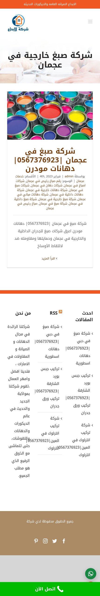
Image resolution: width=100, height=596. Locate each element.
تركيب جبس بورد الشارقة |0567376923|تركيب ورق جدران (49, 387)
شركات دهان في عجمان (46, 185)
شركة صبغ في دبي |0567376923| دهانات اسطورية (49, 341)
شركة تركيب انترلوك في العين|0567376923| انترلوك (49, 433)
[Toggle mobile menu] (90, 21)
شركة (30, 521)
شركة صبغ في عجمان (53, 203)
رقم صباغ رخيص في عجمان (43, 181)
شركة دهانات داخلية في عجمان (50, 192)
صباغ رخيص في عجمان (35, 206)
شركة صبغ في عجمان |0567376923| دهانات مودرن (50, 115)
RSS (53, 313)
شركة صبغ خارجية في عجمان (57, 199)
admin (69, 176)
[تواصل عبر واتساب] (90, 573)
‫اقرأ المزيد (49, 258)
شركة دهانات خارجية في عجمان (46, 190)
